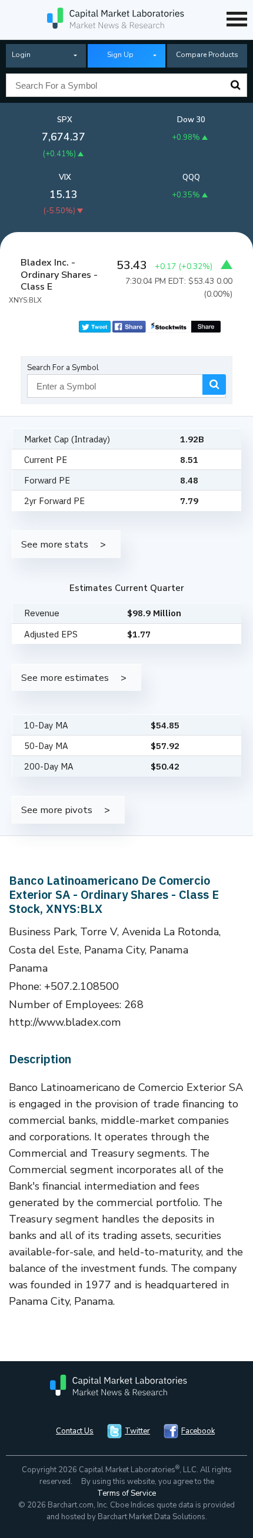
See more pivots (56, 810)
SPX (64, 120)
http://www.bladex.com (65, 1022)
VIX (65, 177)
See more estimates (65, 677)
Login (21, 54)
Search (235, 85)
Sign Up (120, 54)
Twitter (137, 1431)
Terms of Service (126, 1493)
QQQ (191, 177)
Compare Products (207, 54)
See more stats (54, 544)
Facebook (198, 1431)
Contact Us (75, 1431)
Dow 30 (191, 120)
